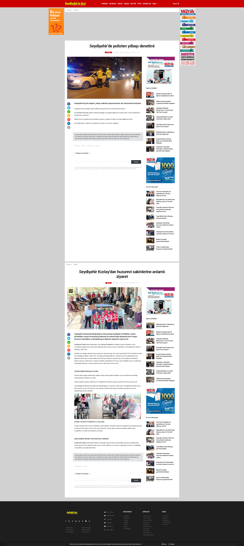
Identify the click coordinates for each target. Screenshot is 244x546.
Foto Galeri (110, 512)
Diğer (154, 4)
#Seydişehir (90, 145)
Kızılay (84, 344)
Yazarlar (109, 519)
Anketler (165, 518)
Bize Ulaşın (109, 530)
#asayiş (97, 145)
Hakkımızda (69, 527)
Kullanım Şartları (86, 527)
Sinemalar (146, 528)
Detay (164, 544)
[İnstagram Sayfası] (73, 521)
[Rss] (83, 521)
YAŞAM (126, 4)
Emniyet (79, 113)
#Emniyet (77, 145)
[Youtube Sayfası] (76, 521)
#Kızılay (85, 466)
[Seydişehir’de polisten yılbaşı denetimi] (104, 77)
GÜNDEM (104, 4)
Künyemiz (110, 526)
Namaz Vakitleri (147, 520)
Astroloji (165, 524)
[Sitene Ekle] (90, 521)
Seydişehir (78, 344)
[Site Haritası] (86, 521)
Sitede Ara (166, 516)
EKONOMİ (112, 4)
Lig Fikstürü (146, 524)
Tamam (172, 544)
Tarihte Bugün (147, 526)
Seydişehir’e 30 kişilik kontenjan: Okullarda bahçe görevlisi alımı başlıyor (164, 149)
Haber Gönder (85, 532)
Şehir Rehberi (147, 533)
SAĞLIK (119, 4)
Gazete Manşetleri (148, 535)
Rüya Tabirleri (167, 522)
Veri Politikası (69, 532)
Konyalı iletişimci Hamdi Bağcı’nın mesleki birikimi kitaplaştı (164, 141)
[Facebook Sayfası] (66, 521)
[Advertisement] (122, 26)
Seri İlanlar (146, 531)
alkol (124, 119)
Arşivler (109, 522)
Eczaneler (146, 522)
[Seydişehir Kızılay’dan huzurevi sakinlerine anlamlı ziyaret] (104, 308)
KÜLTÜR (133, 4)
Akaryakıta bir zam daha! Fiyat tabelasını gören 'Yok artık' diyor (165, 201)
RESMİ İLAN (147, 4)
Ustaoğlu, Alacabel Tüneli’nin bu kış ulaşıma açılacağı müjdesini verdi (165, 209)
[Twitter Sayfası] (69, 521)
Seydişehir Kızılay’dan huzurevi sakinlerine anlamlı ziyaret (164, 225)
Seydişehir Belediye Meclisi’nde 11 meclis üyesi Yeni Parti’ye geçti (164, 110)
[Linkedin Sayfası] (80, 521)
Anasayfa (69, 10)
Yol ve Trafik (146, 518)
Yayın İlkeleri (69, 530)
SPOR (139, 4)
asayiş (102, 113)
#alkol (83, 145)
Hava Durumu (147, 516)
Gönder (136, 162)
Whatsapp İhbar (86, 530)
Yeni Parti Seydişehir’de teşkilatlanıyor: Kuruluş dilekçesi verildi (163, 193)
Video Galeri (110, 515)
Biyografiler (166, 520)
